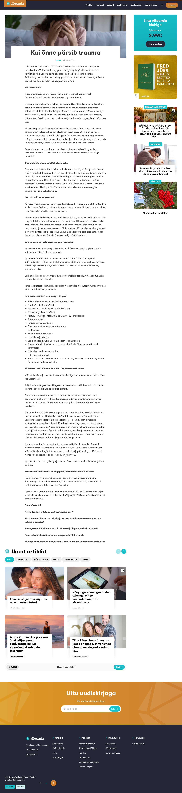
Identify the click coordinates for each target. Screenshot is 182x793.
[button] (118, 551)
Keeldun (20, 787)
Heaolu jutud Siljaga (88, 748)
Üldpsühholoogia (17, 608)
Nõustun (9, 787)
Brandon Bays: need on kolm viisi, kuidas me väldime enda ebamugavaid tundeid (155, 171)
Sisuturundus (150, 4)
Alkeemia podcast (87, 743)
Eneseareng (22, 559)
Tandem (82, 753)
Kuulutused (135, 4)
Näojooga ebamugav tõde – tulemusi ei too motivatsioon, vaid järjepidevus (91, 597)
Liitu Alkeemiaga (155, 44)
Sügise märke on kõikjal (155, 213)
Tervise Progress (86, 766)
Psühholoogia (41, 559)
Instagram (30, 754)
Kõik (9, 559)
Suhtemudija (84, 757)
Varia (58, 60)
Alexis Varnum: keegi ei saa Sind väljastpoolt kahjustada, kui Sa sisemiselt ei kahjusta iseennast (29, 643)
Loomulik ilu (78, 608)
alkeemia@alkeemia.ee (39, 745)
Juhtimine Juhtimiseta (89, 762)
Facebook (30, 749)
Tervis (56, 559)
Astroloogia (71, 559)
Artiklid (89, 4)
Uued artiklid (28, 551)
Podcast (100, 4)
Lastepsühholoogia (80, 656)
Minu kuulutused (113, 753)
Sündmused (111, 748)
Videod (110, 4)
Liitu (113, 709)
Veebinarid (122, 4)
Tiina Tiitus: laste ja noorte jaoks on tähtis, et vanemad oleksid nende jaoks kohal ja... (91, 646)
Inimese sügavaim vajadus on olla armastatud (28, 600)
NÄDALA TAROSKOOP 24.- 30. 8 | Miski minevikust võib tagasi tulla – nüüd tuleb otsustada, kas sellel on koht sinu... (155, 131)
